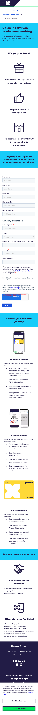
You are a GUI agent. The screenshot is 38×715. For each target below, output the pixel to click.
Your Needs (17, 11)
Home (5, 11)
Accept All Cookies (19, 709)
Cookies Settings (19, 701)
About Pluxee (11, 651)
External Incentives (11, 14)
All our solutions (25, 651)
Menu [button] (3, 3)
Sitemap (22, 655)
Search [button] (34, 3)
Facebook (17, 664)
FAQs (14, 655)
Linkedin (21, 664)
